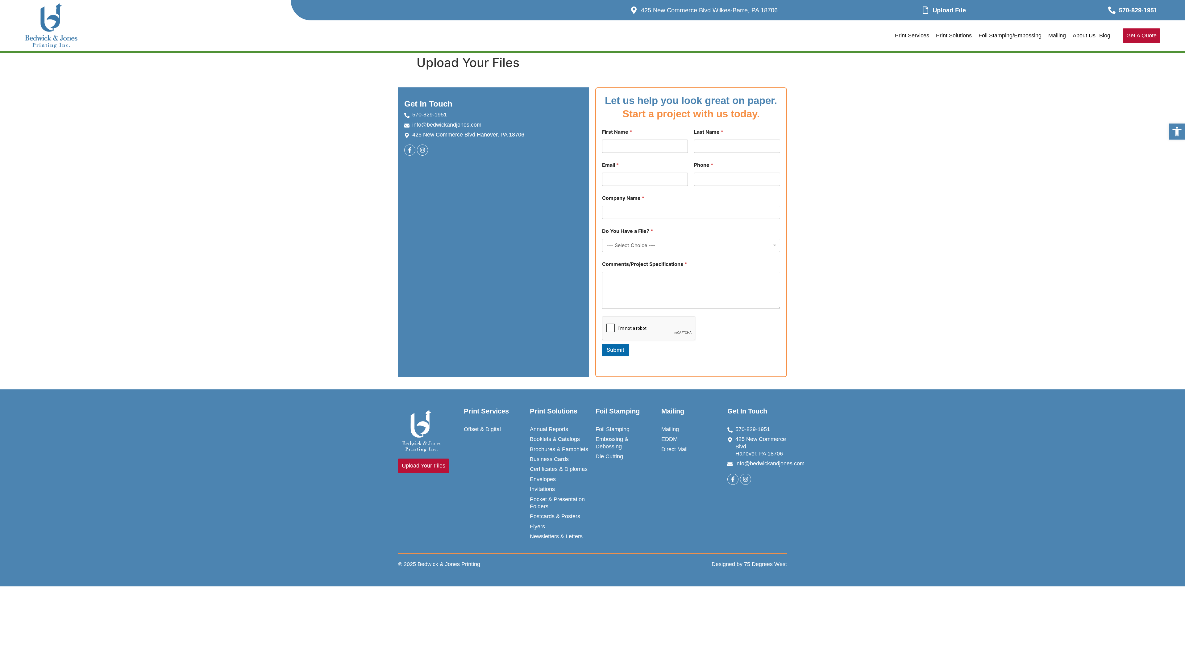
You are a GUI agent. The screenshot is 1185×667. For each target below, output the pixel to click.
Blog (1104, 35)
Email (610, 165)
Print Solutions (954, 35)
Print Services (912, 35)
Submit (615, 350)
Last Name (708, 132)
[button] (1177, 132)
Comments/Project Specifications (644, 264)
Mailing (1057, 35)
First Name (617, 132)
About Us (1084, 35)
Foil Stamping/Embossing (1010, 35)
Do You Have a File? (627, 231)
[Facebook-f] (732, 479)
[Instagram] (422, 150)
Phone (703, 165)
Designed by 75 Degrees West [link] (749, 564)
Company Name (623, 198)
